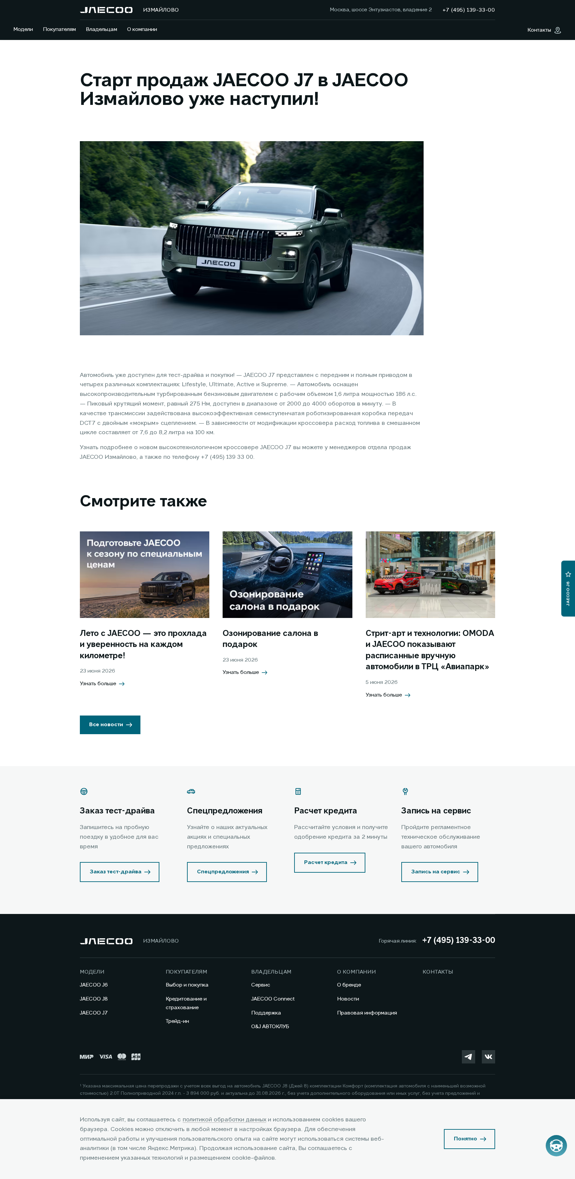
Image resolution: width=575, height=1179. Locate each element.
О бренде (349, 985)
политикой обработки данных (224, 1120)
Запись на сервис (435, 872)
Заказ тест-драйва (115, 872)
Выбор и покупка (187, 985)
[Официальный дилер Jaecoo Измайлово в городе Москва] (106, 10)
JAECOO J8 (94, 999)
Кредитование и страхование (186, 1004)
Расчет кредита (325, 862)
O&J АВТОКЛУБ (270, 1027)
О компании (142, 29)
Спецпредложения (223, 872)
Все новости (106, 725)
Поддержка (266, 1013)
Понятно (465, 1139)
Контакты (438, 972)
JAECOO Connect (273, 999)
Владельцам (101, 29)
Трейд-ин (177, 1021)
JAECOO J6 (94, 985)
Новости (348, 999)
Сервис (260, 985)
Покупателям (59, 29)
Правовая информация (367, 1013)
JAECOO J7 (94, 1013)
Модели (23, 29)
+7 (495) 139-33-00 (458, 941)
